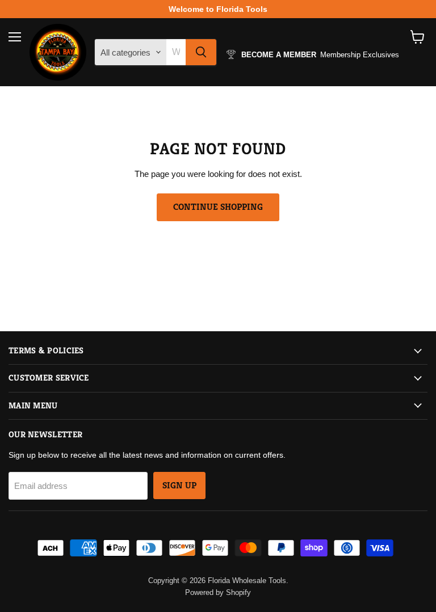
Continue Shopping (218, 207)
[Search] (201, 52)
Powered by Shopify (218, 592)
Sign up (179, 485)
